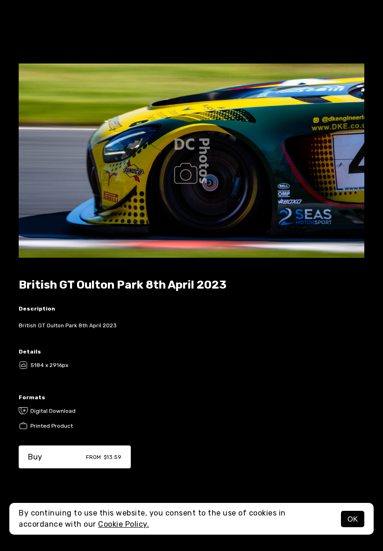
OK (353, 519)
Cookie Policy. (123, 524)
